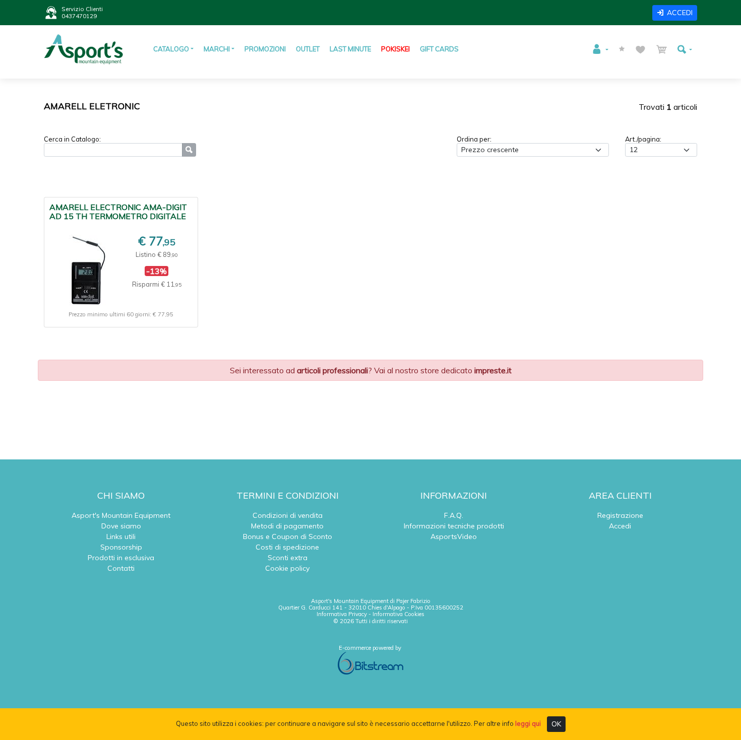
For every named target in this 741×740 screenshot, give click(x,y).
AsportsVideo (453, 536)
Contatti (121, 568)
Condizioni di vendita (288, 515)
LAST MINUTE (350, 49)
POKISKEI (395, 49)
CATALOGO (171, 49)
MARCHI (217, 49)
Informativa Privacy (342, 614)
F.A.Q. (453, 515)
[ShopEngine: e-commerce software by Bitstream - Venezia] (370, 662)
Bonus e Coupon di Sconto (287, 536)
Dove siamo (121, 525)
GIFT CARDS (439, 49)
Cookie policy (287, 568)
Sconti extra (287, 557)
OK (556, 723)
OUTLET (308, 49)
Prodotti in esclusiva (121, 557)
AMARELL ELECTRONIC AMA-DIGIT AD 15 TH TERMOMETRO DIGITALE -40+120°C (118, 216)
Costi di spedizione (287, 547)
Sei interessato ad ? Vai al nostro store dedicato (371, 370)
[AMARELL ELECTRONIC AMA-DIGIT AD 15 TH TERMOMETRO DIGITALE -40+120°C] (86, 270)
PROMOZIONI (265, 49)
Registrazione (620, 515)
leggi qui (528, 723)
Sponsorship (121, 547)
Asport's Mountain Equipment (121, 515)
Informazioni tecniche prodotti (454, 525)
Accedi (620, 525)
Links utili (121, 536)
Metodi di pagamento (287, 525)
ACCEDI (680, 12)
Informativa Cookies (398, 614)
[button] (600, 49)
